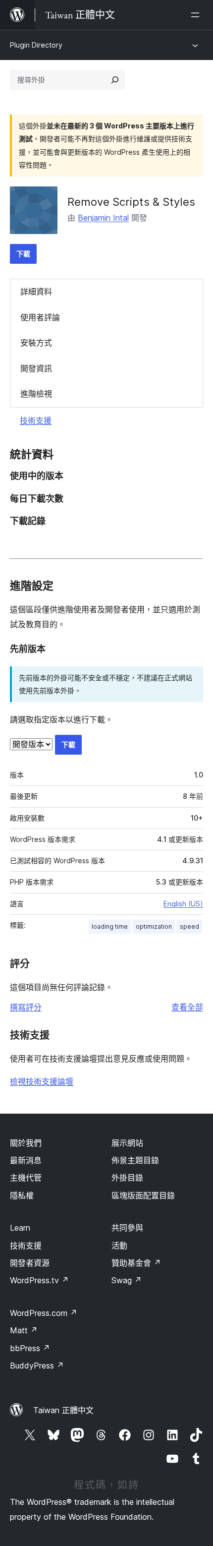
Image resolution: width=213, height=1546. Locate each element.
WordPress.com (43, 1313)
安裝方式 (36, 343)
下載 (23, 253)
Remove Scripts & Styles (131, 201)
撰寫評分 (26, 1007)
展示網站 (127, 1143)
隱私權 (22, 1195)
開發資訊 (36, 368)
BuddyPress (37, 1365)
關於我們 (26, 1143)
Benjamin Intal (103, 218)
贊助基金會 (136, 1263)
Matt (24, 1330)
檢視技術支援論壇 (41, 1081)
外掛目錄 (127, 1178)
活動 (119, 1245)
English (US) (183, 903)
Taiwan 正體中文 (63, 1410)
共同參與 (127, 1228)
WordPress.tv (39, 1280)
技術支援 (36, 420)
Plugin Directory (36, 45)
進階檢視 (36, 394)
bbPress (30, 1348)
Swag (126, 1280)
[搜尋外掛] (115, 80)
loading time (110, 926)
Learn (20, 1228)
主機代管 (26, 1178)
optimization (154, 926)
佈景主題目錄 (135, 1160)
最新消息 (26, 1160)
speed (189, 926)
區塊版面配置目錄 (143, 1195)
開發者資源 (30, 1263)
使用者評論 (40, 317)
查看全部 (187, 1007)
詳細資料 (36, 292)
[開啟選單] (197, 15)
